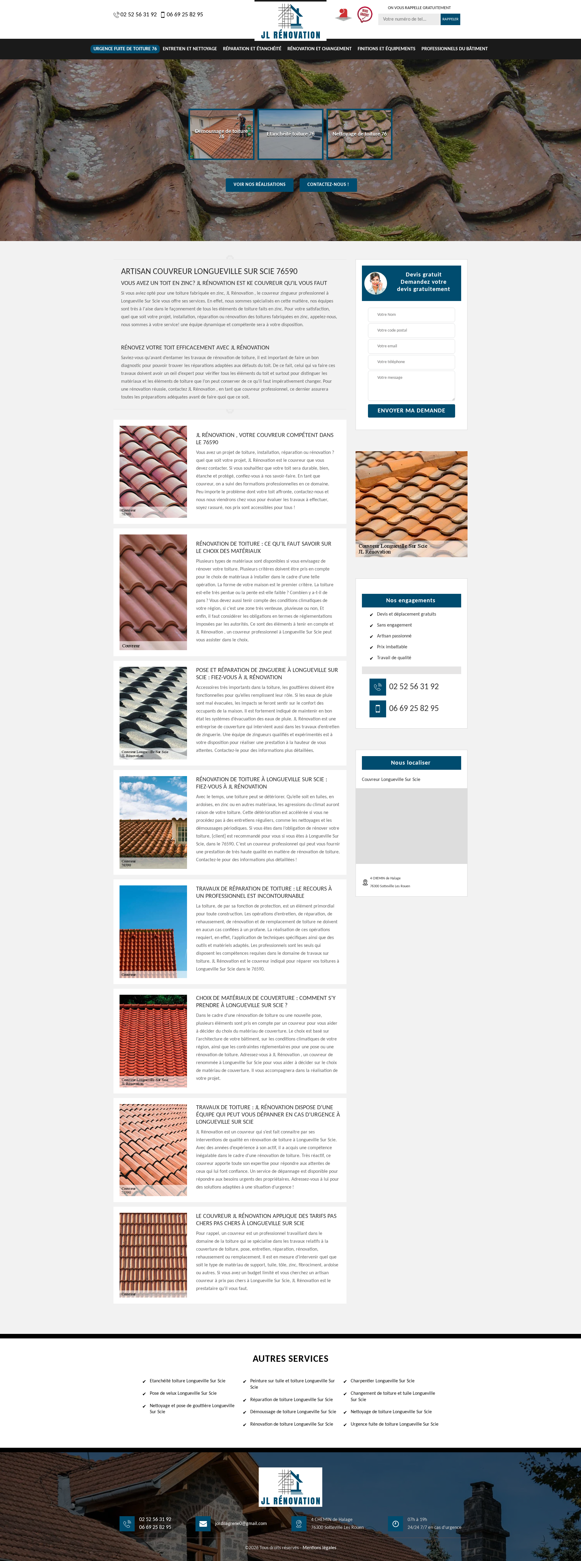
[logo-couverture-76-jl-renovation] (290, 20)
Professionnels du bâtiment (455, 49)
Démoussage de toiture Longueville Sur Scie (293, 1412)
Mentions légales (319, 1548)
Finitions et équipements (386, 49)
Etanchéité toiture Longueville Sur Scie (187, 1381)
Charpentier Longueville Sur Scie (383, 1381)
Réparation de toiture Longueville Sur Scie (291, 1399)
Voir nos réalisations (260, 185)
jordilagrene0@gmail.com (241, 1523)
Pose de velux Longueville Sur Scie (183, 1393)
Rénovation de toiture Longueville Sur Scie (291, 1424)
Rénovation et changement (319, 49)
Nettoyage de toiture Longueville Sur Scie (391, 1412)
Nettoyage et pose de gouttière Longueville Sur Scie (192, 1409)
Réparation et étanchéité (252, 49)
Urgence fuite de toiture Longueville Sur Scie (394, 1424)
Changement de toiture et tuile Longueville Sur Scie (393, 1396)
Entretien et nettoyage (190, 49)
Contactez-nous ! (328, 185)
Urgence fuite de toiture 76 (125, 49)
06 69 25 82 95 (185, 15)
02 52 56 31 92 (138, 15)
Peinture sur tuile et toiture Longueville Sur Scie (292, 1384)
